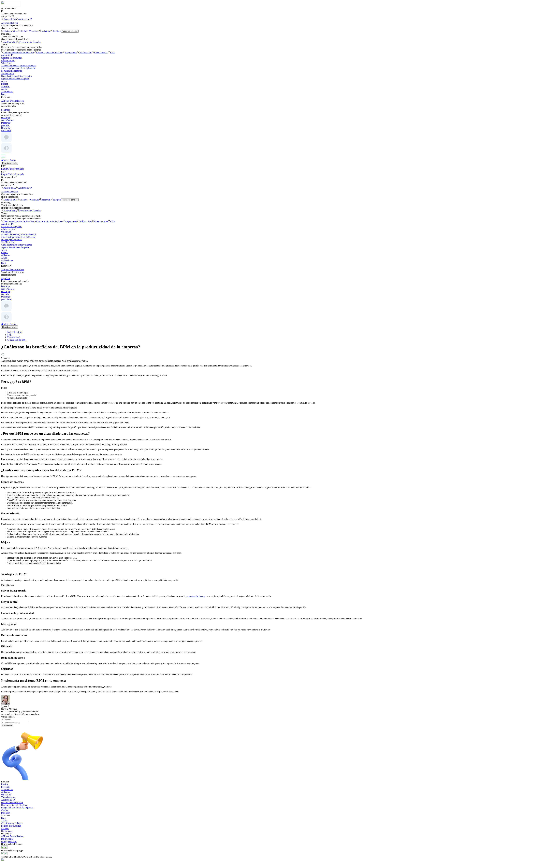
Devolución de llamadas (30, 42)
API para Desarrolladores (12, 836)
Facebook (5, 787)
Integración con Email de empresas (17, 807)
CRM (112, 52)
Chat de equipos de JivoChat (49, 52)
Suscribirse (7, 726)
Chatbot (23, 31)
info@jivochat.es (9, 841)
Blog (3, 94)
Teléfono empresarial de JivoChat (18, 52)
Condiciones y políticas (11, 823)
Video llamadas (101, 52)
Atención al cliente (9, 23)
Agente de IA (9, 19)
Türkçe (11, 169)
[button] (277, 8)
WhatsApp (34, 31)
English (4, 169)
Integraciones (71, 52)
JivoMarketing (10, 42)
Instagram (45, 31)
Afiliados (5, 86)
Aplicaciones (7, 91)
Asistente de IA (25, 19)
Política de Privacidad (11, 826)
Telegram (57, 31)
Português (19, 169)
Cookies (5, 828)
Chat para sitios (10, 31)
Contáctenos (6, 831)
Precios (4, 84)
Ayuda (4, 89)
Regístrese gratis (9, 163)
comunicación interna (195, 596)
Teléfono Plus (85, 52)
